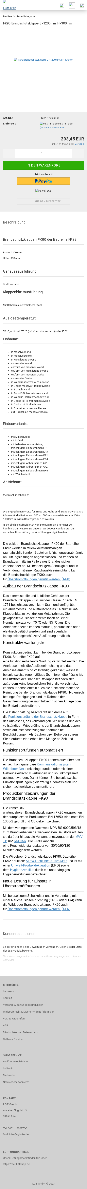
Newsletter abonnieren (16, 1082)
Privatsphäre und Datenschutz (20, 1032)
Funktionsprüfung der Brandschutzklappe (37, 716)
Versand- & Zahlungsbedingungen (23, 1004)
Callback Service (12, 1039)
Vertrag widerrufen (14, 1018)
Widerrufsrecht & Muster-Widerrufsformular (28, 1011)
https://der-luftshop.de (16, 1164)
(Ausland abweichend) (52, 127)
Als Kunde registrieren (16, 1061)
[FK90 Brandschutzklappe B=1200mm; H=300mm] (43, 59)
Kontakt (7, 997)
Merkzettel (9, 1075)
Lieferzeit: (10, 123)
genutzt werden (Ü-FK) (38, 909)
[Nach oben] (76, 1183)
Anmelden (9, 959)
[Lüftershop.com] (8, 5)
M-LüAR (20, 841)
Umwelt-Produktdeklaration (30, 865)
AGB (5, 1025)
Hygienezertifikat (22, 870)
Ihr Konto (8, 1068)
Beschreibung (14, 222)
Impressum (9, 991)
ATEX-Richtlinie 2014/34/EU (46, 861)
